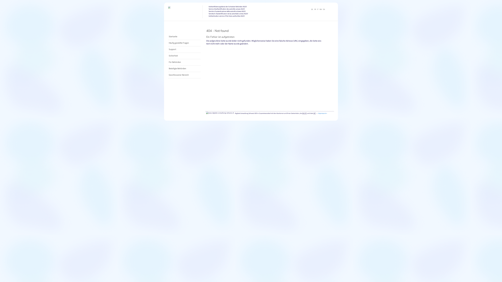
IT (317, 9)
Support (172, 49)
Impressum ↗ (322, 113)
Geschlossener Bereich (179, 75)
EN (324, 9)
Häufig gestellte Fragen (179, 43)
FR (315, 9)
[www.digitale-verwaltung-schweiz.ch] (220, 113)
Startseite (173, 36)
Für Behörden (175, 62)
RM (321, 9)
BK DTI (304, 113)
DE (312, 9)
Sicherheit (173, 55)
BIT (315, 113)
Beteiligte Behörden (177, 68)
